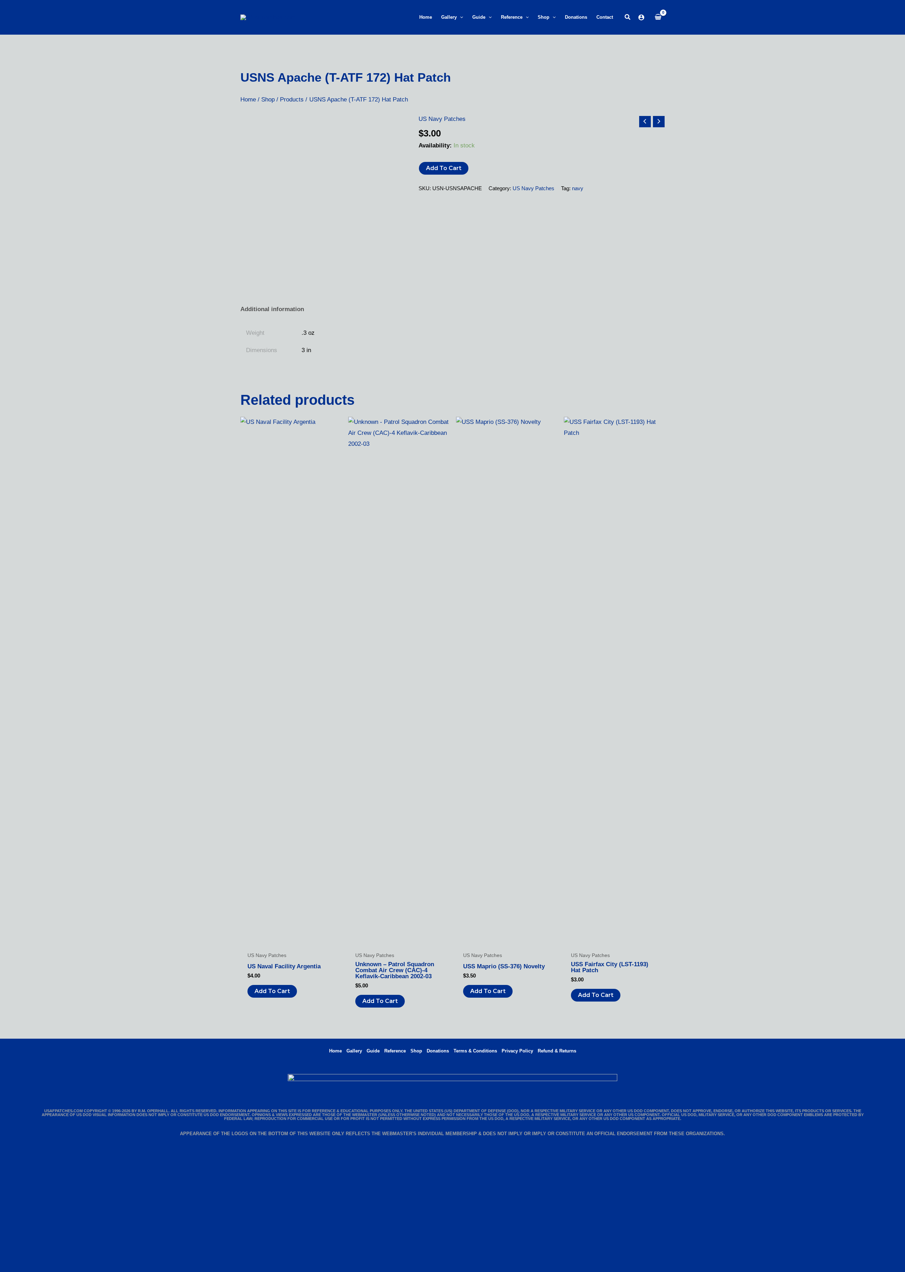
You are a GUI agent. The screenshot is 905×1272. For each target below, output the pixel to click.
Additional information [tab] (272, 309)
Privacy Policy (517, 1051)
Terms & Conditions (475, 1051)
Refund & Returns (557, 1051)
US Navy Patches (442, 119)
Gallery (354, 1051)
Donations (438, 1051)
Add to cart (443, 168)
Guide (373, 1051)
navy (577, 188)
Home (335, 1051)
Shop (416, 1051)
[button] (460, 17)
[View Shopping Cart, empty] (658, 17)
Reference (395, 1051)
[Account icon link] (641, 17)
